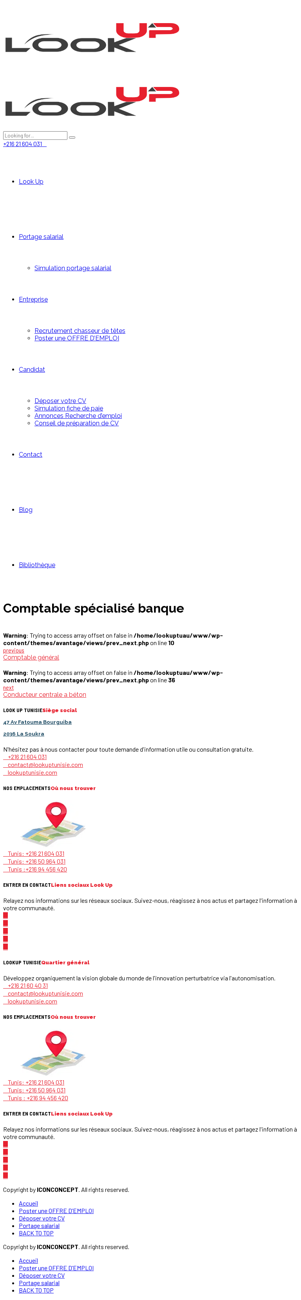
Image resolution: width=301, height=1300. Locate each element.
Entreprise (33, 299)
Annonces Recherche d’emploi (78, 415)
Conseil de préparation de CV (76, 423)
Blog (26, 509)
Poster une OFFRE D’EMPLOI (76, 338)
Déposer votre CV (60, 401)
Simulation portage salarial (72, 268)
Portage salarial (41, 236)
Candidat (32, 369)
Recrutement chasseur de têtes (79, 330)
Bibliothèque (37, 565)
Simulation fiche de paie (68, 408)
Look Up (31, 181)
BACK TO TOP (36, 1233)
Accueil (28, 1203)
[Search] (72, 137)
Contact (30, 454)
